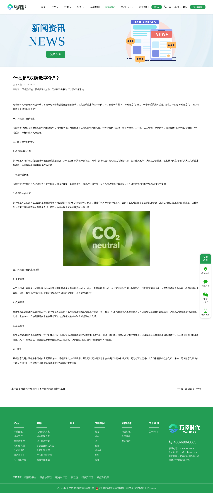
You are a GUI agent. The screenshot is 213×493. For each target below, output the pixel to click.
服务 (72, 423)
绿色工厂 (18, 436)
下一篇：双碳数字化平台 (189, 388)
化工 (97, 441)
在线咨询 (205, 286)
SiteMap (152, 488)
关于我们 (144, 7)
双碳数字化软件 (42, 89)
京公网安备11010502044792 (111, 488)
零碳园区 (18, 431)
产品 (16, 423)
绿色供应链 (19, 455)
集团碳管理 (19, 441)
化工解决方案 (43, 441)
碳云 (156, 7)
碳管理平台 (30, 477)
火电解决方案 (43, 431)
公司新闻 (126, 436)
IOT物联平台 (20, 459)
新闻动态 (110, 7)
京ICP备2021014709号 (136, 488)
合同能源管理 (43, 450)
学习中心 (126, 7)
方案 (39, 423)
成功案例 (95, 7)
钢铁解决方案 (43, 436)
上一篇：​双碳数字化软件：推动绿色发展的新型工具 (38, 388)
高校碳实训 (19, 445)
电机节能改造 (43, 459)
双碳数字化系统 (76, 89)
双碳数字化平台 (59, 89)
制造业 (98, 450)
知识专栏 (126, 441)
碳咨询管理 (61, 477)
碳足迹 (74, 477)
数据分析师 (103, 477)
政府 (97, 459)
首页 (43, 7)
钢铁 (97, 436)
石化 (97, 445)
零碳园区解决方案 (45, 445)
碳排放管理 (46, 477)
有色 (97, 455)
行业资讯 (126, 431)
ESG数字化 (19, 450)
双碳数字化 (27, 89)
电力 (97, 431)
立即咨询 (205, 258)
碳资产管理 (87, 477)
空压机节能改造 (44, 455)
